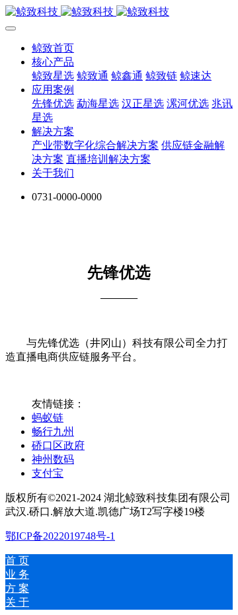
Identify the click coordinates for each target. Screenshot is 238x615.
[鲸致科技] (119, 12)
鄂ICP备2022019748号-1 (60, 536)
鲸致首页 (53, 48)
